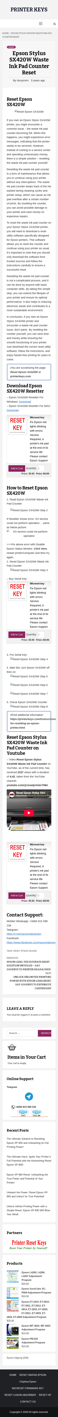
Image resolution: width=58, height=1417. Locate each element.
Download (25, 401)
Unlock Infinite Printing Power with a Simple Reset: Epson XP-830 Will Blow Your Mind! (28, 1210)
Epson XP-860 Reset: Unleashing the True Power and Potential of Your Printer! (27, 1178)
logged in (25, 1015)
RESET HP (45, 1395)
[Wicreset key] (17, 425)
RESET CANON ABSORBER (20, 1395)
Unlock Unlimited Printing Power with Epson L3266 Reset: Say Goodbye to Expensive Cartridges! (30, 981)
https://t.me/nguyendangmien (24, 933)
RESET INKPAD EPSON (32, 1375)
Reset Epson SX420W (25, 951)
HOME (13, 1375)
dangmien (23, 80)
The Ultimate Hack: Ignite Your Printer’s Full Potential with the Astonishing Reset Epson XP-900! (29, 1160)
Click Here (40, 548)
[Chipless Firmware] (29, 1244)
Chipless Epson (27, 1381)
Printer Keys (29, 9)
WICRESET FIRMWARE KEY (28, 1388)
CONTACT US (28, 1401)
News (11, 47)
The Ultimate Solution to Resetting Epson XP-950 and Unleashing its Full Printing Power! (28, 1142)
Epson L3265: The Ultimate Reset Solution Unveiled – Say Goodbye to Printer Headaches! (29, 964)
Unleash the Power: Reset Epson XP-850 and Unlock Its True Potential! (27, 1194)
